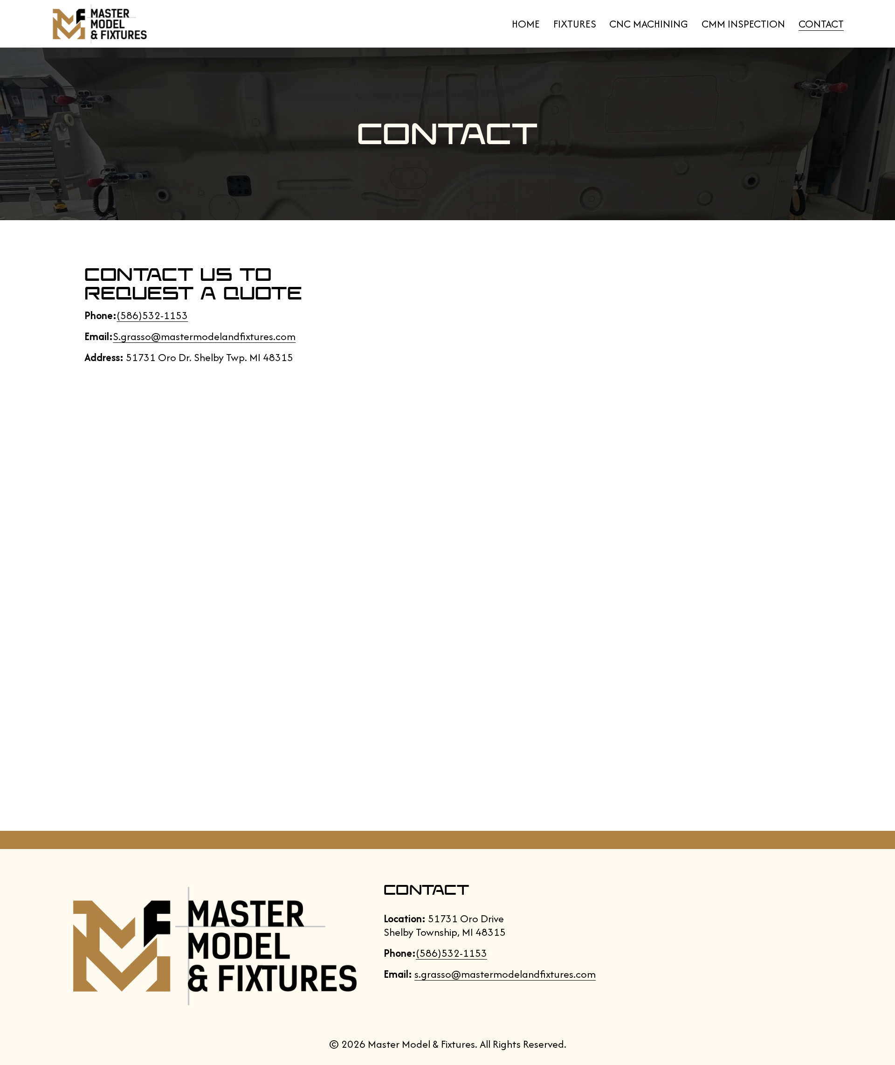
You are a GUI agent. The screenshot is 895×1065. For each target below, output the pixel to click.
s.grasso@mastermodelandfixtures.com (505, 974)
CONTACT (821, 23)
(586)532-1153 (152, 315)
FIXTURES (574, 23)
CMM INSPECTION (743, 23)
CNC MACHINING (648, 23)
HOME (526, 23)
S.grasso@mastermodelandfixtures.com (204, 336)
